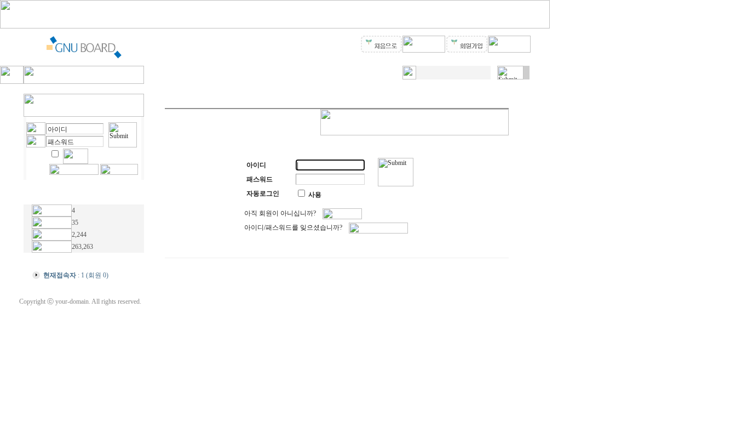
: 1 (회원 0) (75, 275)
